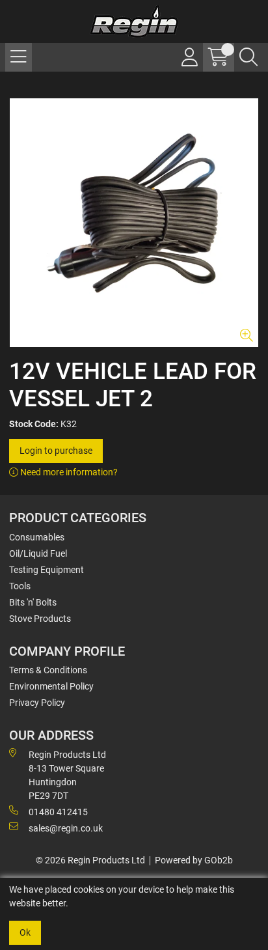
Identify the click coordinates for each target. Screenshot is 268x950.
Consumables (36, 537)
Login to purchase (56, 450)
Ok (25, 932)
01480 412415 (58, 812)
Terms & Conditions (48, 670)
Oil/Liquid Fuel (38, 553)
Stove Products (40, 618)
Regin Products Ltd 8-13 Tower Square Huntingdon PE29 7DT (67, 775)
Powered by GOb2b (194, 860)
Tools (20, 586)
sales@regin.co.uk (66, 828)
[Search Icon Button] (248, 57)
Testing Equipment (46, 570)
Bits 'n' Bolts (33, 602)
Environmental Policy (51, 686)
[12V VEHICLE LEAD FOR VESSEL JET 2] (134, 223)
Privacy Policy (37, 702)
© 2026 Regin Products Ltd (90, 860)
